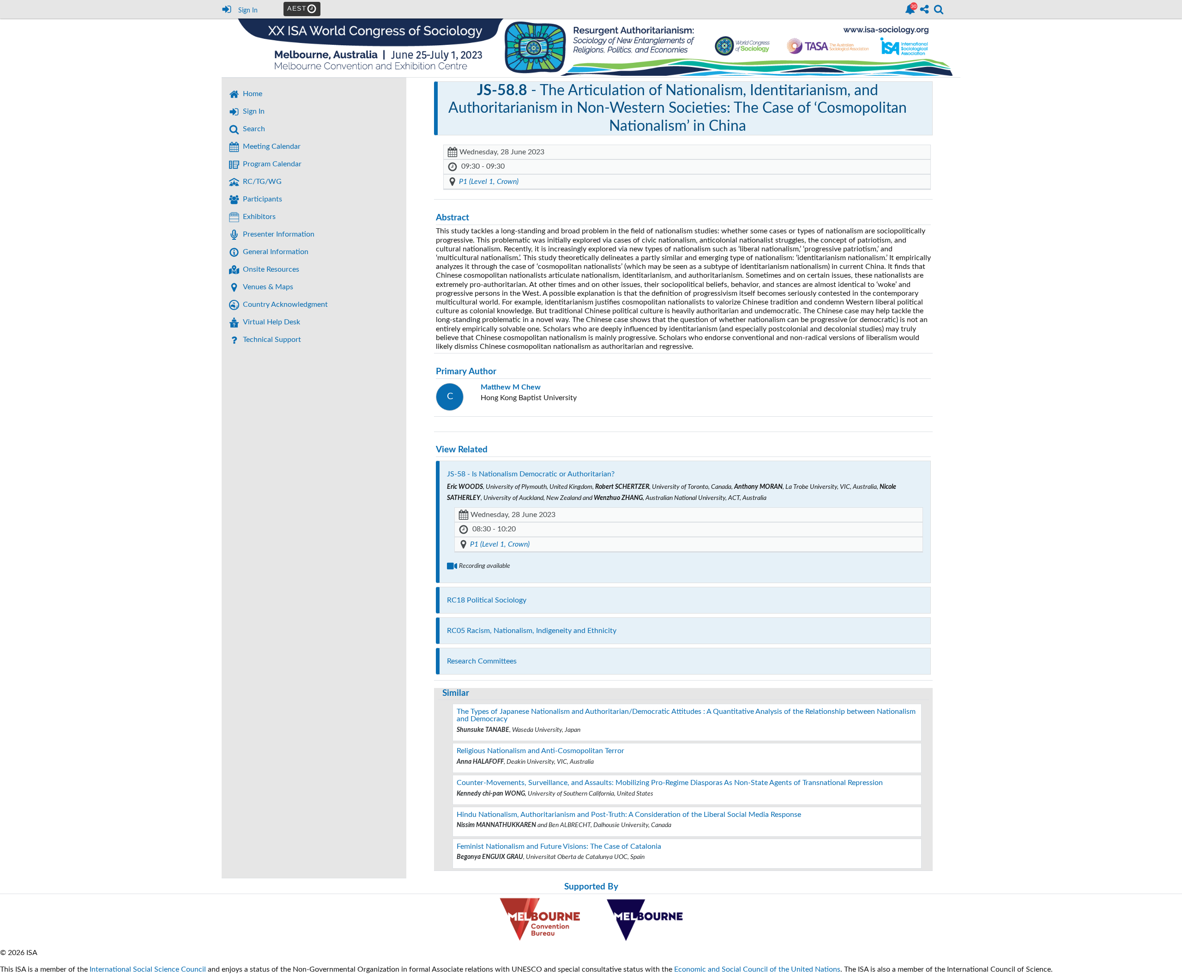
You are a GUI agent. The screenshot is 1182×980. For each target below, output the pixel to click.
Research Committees (482, 661)
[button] (234, 270)
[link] (910, 9)
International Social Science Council (148, 969)
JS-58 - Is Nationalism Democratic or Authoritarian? (531, 474)
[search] (939, 8)
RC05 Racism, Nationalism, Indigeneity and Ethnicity (531, 630)
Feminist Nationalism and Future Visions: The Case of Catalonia (559, 846)
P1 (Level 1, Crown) (489, 181)
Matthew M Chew (511, 387)
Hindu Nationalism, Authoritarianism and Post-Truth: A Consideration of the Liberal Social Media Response (629, 814)
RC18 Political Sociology (486, 600)
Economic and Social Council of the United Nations (757, 969)
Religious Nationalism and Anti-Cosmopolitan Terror (540, 751)
